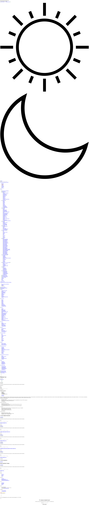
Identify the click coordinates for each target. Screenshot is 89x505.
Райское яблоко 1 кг (3, 440)
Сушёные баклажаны (5, 273)
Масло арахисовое (5, 240)
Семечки (4, 235)
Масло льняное (5, 247)
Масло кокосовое (5, 244)
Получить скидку (44, 504)
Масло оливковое (5, 248)
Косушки (4, 264)
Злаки (3, 232)
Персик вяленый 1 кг (3, 422)
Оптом (2, 185)
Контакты (3, 187)
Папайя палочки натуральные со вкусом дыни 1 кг (8, 448)
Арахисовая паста (5, 226)
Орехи (3, 192)
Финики (4, 204)
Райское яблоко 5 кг (3, 457)
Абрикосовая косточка (4, 290)
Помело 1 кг (2, 470)
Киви (3, 212)
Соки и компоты (5, 229)
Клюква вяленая (5, 214)
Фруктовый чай (5, 269)
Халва (4, 260)
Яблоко (4, 219)
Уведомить (1, 458)
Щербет (4, 261)
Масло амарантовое (5, 239)
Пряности (4, 223)
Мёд (3, 227)
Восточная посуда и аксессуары (6, 262)
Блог (2, 279)
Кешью (2, 293)
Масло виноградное (5, 241)
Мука (3, 237)
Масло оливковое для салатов (6, 249)
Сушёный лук (4, 274)
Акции (2, 184)
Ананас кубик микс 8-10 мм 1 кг (5, 431)
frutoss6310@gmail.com (6, 488)
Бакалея (3, 225)
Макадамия (4, 196)
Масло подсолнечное (5, 250)
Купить (1, 425)
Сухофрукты (3, 200)
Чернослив (4, 205)
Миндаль (4, 197)
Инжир (4, 201)
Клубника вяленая (5, 213)
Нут (3, 231)
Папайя (2, 316)
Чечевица (3, 340)
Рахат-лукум (4, 259)
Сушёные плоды (5, 206)
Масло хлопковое (5, 253)
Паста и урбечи (4, 277)
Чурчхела (3, 352)
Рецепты (3, 475)
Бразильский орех (4, 291)
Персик (2, 301)
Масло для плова (5, 243)
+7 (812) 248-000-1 (4, 490)
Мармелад (4, 256)
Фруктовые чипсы (5, 207)
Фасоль (4, 236)
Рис (3, 234)
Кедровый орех (5, 195)
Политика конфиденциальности (5, 480)
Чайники (4, 266)
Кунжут (4, 233)
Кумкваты (4, 215)
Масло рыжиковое (5, 252)
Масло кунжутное (5, 246)
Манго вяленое (5, 216)
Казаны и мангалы (5, 263)
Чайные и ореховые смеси (6, 218)
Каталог (3, 183)
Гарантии (3, 186)
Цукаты (3, 284)
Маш (2, 337)
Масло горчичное (5, 242)
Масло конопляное (5, 245)
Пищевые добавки (5, 222)
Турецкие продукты (4, 275)
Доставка (3, 278)
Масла (3, 238)
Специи (3, 221)
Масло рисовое (5, 251)
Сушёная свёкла (5, 272)
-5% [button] (0, 498)
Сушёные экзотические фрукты (7, 220)
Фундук (4, 199)
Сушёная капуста (5, 271)
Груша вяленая (5, 210)
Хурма (2, 303)
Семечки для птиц (4, 335)
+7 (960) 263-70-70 (2, 281)
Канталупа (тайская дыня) (5, 311)
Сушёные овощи (4, 270)
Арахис (4, 193)
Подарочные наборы (5, 265)
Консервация (4, 228)
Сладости (3, 351)
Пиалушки (3, 357)
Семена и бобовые (4, 230)
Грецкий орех (4, 194)
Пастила (4, 258)
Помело (3, 285)
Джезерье (4, 255)
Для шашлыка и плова (5, 276)
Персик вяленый (5, 217)
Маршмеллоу (4, 257)
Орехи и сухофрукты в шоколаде (5, 349)
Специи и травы (5, 224)
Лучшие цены (4, 191)
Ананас (4, 208)
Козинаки (3, 347)
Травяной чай (3, 362)
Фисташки (4, 198)
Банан (3, 209)
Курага (4, 202)
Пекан (2, 295)
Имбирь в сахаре (5, 211)
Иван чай (4, 267)
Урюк (3, 203)
